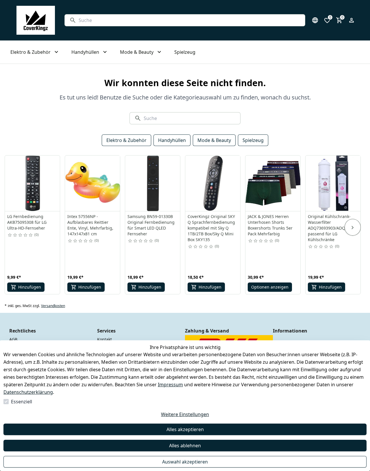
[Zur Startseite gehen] (35, 20)
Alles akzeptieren (185, 429)
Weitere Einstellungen (185, 414)
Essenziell (21, 401)
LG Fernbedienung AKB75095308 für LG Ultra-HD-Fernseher (27, 222)
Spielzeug (253, 140)
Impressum (170, 384)
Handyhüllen (172, 140)
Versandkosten (53, 306)
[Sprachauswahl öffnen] (315, 20)
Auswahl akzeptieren (185, 462)
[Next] (353, 227)
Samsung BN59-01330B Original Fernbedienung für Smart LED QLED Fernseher (151, 225)
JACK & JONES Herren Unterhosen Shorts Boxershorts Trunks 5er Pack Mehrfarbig (270, 225)
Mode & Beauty (214, 140)
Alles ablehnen (185, 445)
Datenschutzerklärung (28, 392)
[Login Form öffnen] (351, 20)
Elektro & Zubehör (126, 140)
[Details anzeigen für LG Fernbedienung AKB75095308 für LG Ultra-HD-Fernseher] (32, 183)
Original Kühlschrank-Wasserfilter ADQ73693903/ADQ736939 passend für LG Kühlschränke (333, 228)
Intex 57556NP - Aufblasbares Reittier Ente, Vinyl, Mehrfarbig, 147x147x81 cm (90, 225)
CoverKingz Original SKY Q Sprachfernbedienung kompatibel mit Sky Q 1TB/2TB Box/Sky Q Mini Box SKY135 (211, 228)
